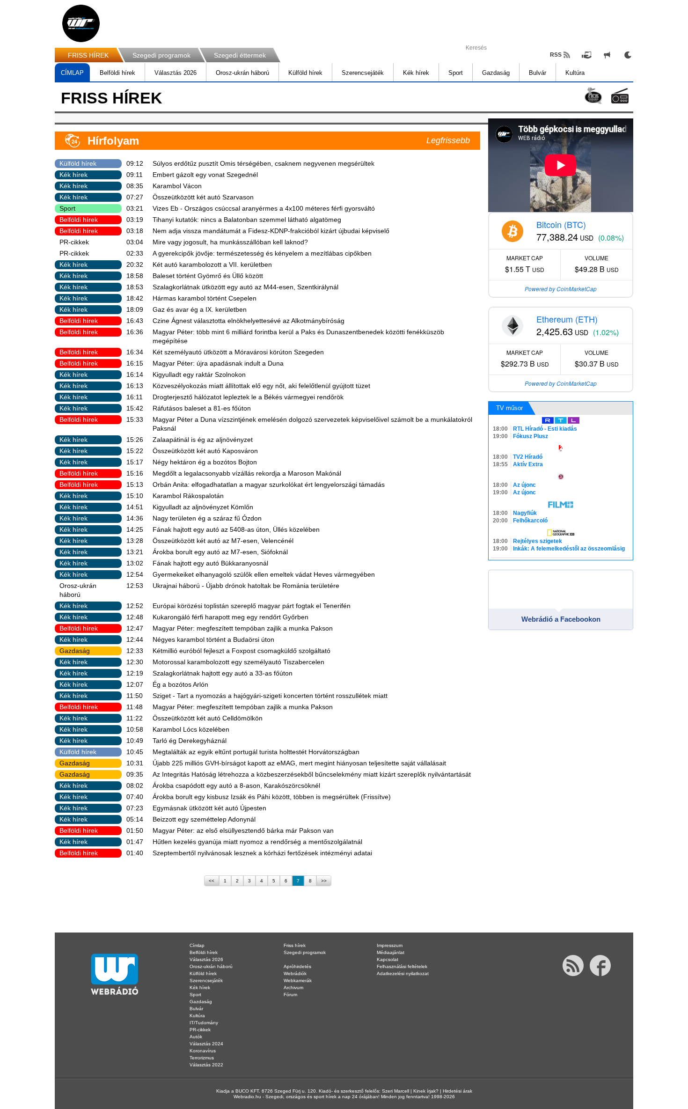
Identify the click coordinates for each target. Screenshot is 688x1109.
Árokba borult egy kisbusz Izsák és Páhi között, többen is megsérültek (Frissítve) (272, 797)
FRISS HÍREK (88, 55)
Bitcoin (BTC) (561, 224)
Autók (196, 1036)
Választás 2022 (206, 1064)
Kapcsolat (387, 959)
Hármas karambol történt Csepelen (204, 298)
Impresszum (390, 945)
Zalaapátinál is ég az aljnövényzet (203, 439)
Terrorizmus (202, 1057)
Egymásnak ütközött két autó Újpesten (209, 808)
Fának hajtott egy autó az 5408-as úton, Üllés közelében (236, 529)
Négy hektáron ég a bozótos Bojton (205, 462)
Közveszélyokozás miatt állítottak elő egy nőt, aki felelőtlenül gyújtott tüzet (261, 385)
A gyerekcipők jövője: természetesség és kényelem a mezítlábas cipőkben (262, 253)
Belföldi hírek (117, 72)
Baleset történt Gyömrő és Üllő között (208, 275)
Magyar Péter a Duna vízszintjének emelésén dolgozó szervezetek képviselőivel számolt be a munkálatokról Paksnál (312, 424)
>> (324, 880)
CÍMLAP (72, 72)
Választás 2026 (175, 72)
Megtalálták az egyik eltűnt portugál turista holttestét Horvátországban (256, 752)
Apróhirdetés (297, 966)
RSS (556, 54)
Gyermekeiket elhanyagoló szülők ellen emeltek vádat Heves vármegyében (264, 574)
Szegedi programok (161, 55)
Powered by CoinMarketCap (561, 289)
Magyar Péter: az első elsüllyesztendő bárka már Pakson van (243, 830)
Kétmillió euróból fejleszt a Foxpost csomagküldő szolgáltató (241, 650)
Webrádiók (295, 973)
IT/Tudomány (204, 1022)
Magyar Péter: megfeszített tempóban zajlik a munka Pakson (243, 628)
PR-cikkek (74, 242)
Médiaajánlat (390, 952)
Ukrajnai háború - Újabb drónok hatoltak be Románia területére (246, 585)
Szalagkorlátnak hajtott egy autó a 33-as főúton (223, 673)
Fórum (290, 994)
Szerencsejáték (363, 72)
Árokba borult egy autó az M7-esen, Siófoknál (220, 552)
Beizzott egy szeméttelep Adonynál (204, 819)
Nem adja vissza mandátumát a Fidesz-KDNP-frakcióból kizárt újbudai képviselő (271, 231)
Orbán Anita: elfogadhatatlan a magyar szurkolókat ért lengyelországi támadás (269, 484)
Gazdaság (496, 72)
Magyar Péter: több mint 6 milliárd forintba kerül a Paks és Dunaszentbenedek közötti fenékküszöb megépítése (298, 336)
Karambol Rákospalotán (188, 495)
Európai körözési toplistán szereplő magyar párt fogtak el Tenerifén (252, 606)
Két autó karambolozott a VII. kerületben (212, 264)
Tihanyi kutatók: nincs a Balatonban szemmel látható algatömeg (247, 219)
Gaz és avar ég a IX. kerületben (200, 309)
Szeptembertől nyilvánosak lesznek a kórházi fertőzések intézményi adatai (262, 853)
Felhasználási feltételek (402, 966)
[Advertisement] (650, 149)
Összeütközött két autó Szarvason (203, 197)
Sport (455, 72)
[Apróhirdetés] (607, 55)
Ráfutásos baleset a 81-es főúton (202, 408)
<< (211, 880)
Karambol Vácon (177, 186)
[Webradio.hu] (81, 23)
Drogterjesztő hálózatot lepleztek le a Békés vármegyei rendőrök (248, 397)
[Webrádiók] (620, 95)
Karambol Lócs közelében (191, 729)
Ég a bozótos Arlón (180, 684)
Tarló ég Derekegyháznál (190, 740)
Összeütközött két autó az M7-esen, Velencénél (223, 540)
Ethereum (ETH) (567, 319)
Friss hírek (295, 945)
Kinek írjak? (426, 1091)
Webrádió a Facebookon (560, 619)
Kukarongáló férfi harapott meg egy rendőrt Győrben (230, 617)
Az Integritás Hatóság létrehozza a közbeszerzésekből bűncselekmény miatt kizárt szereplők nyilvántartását (312, 774)
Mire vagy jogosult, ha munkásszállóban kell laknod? (230, 242)
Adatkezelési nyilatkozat (403, 973)
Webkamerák (298, 980)
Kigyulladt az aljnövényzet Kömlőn (203, 507)
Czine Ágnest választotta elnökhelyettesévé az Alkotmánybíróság (248, 320)
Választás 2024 (206, 1043)
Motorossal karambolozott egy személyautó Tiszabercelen (238, 662)
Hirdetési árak (457, 1091)
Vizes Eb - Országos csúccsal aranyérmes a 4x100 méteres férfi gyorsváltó (264, 208)
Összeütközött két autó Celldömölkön (208, 718)
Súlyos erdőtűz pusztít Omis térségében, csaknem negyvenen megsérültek (263, 163)
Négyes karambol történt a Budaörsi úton (213, 639)
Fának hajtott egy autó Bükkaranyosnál (210, 563)
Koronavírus (203, 1050)
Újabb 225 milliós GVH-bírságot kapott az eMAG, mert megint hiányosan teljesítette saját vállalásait (299, 763)
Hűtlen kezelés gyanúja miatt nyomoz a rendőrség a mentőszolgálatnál (257, 841)
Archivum (293, 987)
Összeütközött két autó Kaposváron (205, 451)
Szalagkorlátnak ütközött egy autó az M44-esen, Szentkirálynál (245, 287)
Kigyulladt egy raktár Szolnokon (199, 374)
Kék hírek (416, 72)
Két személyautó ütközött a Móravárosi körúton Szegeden (238, 352)
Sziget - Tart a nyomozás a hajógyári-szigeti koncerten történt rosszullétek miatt (270, 695)
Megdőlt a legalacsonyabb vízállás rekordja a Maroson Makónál (247, 473)
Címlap (197, 945)
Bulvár (537, 72)
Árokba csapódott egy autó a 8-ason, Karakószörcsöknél (236, 785)
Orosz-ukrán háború (242, 72)
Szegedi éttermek (240, 55)
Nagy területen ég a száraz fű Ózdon (207, 518)
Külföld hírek (305, 72)
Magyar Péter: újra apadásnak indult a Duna (218, 363)
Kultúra (575, 72)
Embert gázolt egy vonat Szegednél (205, 174)
